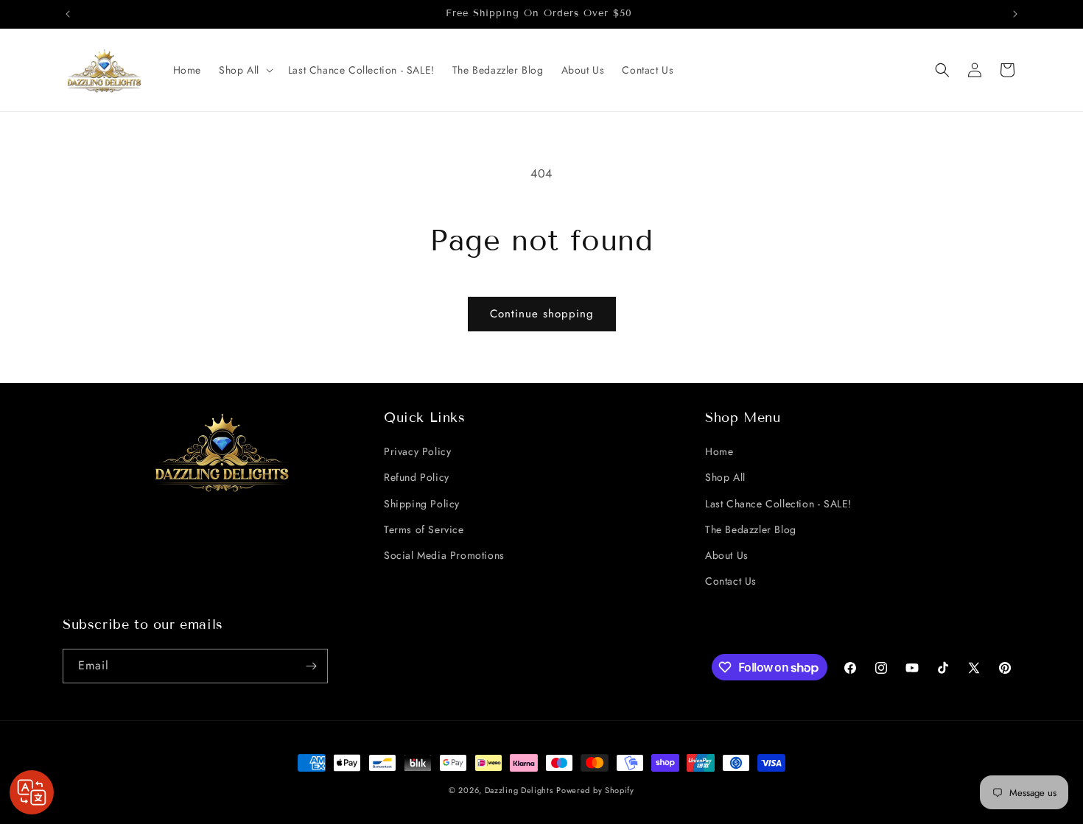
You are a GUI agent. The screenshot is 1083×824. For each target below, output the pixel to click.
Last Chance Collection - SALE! (778, 503)
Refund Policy (416, 477)
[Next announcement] (1015, 14)
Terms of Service (424, 529)
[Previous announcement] (68, 14)
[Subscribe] (311, 666)
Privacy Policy (417, 451)
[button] (244, 69)
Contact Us (731, 581)
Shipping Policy (422, 503)
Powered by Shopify (595, 790)
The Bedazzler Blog (750, 529)
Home (719, 451)
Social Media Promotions (444, 555)
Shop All (725, 477)
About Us (727, 555)
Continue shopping (542, 314)
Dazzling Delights (519, 790)
